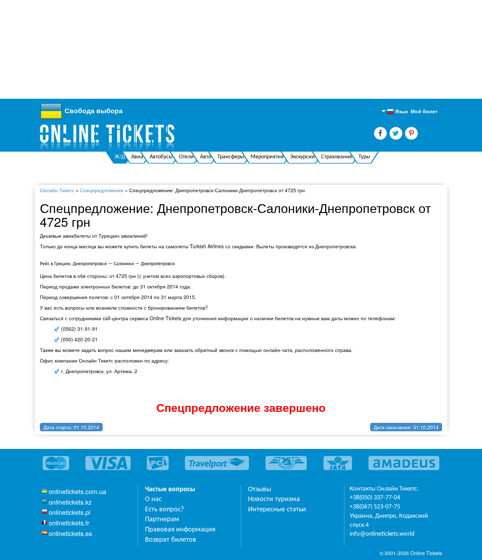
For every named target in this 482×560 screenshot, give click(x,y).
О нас (153, 499)
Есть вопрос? (164, 509)
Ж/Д (120, 157)
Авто (205, 157)
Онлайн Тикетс (57, 190)
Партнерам (162, 519)
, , (389, 521)
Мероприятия (267, 157)
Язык (397, 111)
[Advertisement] (211, 49)
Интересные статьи (277, 509)
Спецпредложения (101, 190)
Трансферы (230, 157)
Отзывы (259, 489)
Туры (364, 157)
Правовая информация (180, 529)
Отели (186, 157)
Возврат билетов (170, 539)
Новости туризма (274, 499)
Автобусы (161, 157)
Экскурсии (302, 157)
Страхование (336, 157)
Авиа (137, 157)
